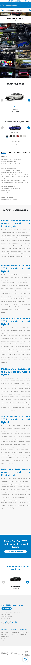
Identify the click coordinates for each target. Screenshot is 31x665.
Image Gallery (16, 145)
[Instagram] (6, 622)
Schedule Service (15, 632)
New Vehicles (4, 632)
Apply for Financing (24, 632)
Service (13, 629)
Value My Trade (23, 634)
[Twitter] (9, 622)
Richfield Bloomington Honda (4, 654)
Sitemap (15, 653)
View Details (15, 588)
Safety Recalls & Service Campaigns (27, 653)
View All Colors (16, 142)
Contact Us (7, 609)
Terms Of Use (12, 654)
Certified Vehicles (5, 636)
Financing (23, 629)
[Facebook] (2, 622)
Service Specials (14, 634)
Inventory (4, 629)
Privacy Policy (8, 653)
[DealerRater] (15, 622)
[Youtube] (12, 622)
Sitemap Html (19, 653)
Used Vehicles (4, 634)
